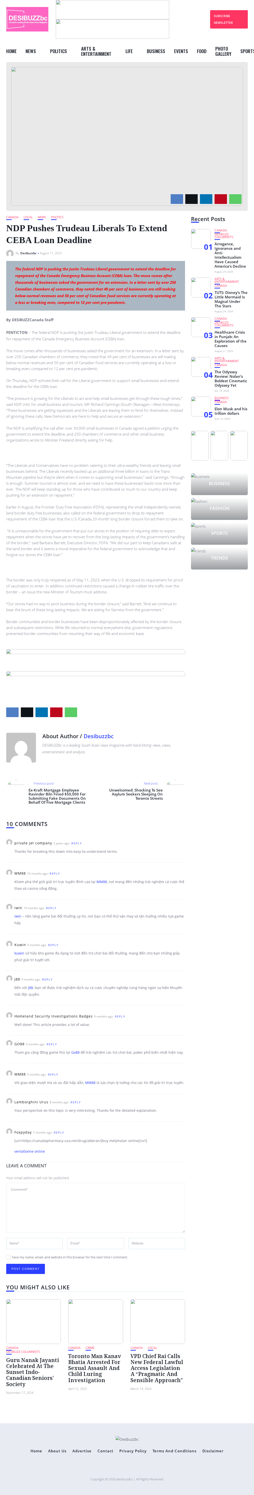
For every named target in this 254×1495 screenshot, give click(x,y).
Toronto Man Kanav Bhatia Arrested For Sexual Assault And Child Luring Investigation (94, 1368)
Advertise (82, 1451)
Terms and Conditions (174, 1451)
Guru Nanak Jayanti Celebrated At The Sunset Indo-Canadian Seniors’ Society (32, 1372)
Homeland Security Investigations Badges (53, 1016)
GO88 (19, 1044)
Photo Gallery (223, 51)
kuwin (19, 953)
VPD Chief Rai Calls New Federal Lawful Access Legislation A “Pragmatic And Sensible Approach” (156, 1368)
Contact (105, 1451)
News (31, 50)
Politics (58, 50)
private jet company (33, 843)
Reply (76, 843)
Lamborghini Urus (31, 1102)
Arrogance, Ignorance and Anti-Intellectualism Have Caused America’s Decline (230, 255)
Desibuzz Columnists (23, 1351)
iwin (18, 907)
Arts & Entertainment (96, 51)
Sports (219, 533)
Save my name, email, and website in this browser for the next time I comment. (70, 1257)
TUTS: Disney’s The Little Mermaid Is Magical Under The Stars (231, 299)
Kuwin (20, 944)
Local (28, 217)
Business (156, 50)
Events (181, 50)
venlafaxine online (29, 1151)
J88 (17, 979)
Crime (90, 1347)
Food (201, 50)
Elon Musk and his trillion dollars (231, 411)
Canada (12, 217)
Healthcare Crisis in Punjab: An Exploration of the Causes (231, 339)
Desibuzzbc (28, 253)
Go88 (75, 1052)
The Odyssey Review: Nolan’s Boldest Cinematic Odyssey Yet (231, 378)
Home (11, 50)
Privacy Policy (133, 1451)
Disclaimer (212, 1451)
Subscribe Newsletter (223, 19)
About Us (57, 1451)
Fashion (219, 508)
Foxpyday (23, 1132)
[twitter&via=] (191, 199)
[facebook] (177, 199)
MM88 (20, 873)
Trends (219, 558)
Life (129, 50)
